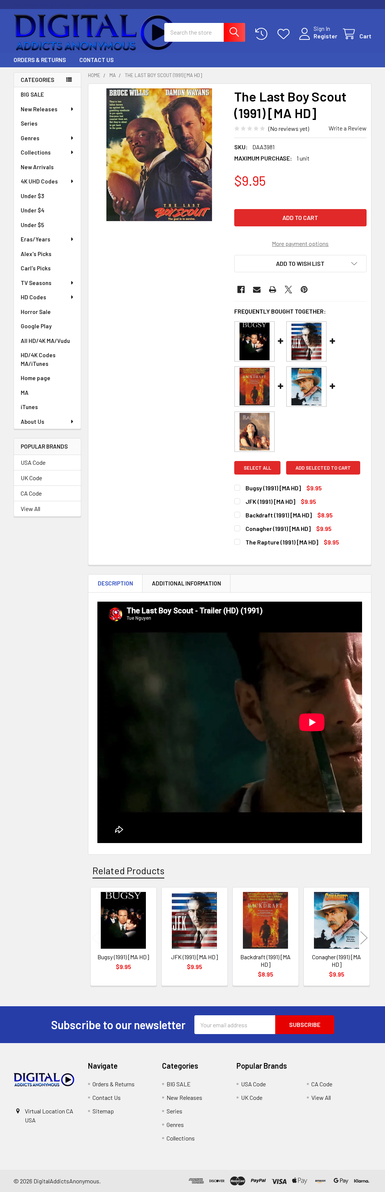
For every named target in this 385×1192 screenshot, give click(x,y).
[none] (159, 154)
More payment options (300, 243)
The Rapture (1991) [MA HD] (282, 542)
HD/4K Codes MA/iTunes (38, 359)
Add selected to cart (323, 468)
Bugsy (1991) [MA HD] (273, 487)
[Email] (257, 289)
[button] (300, 263)
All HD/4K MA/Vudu (45, 340)
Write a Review (348, 128)
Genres (30, 138)
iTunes (29, 406)
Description (115, 583)
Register (325, 35)
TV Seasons (36, 282)
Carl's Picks (36, 268)
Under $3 (32, 196)
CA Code (31, 493)
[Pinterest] (304, 289)
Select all (257, 468)
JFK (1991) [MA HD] (270, 501)
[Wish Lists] (285, 34)
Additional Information (186, 583)
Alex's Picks (36, 253)
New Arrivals (37, 167)
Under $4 (32, 210)
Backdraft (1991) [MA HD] (279, 515)
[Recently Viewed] (263, 34)
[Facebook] (241, 289)
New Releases (39, 109)
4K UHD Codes (39, 181)
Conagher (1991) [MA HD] (278, 528)
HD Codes (33, 297)
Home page (35, 378)
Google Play (36, 326)
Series (29, 123)
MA (25, 392)
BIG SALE (32, 94)
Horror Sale (36, 311)
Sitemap (103, 1111)
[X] (288, 289)
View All (30, 508)
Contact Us (96, 59)
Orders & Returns (40, 59)
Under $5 (32, 224)
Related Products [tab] (128, 870)
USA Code (33, 462)
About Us (32, 421)
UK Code (31, 477)
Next (363, 937)
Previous (95, 937)
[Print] (272, 289)
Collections (36, 152)
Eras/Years (35, 239)
